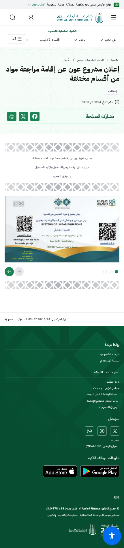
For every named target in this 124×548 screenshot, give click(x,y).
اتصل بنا (115, 440)
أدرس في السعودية (109, 407)
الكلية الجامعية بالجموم (90, 60)
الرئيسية (115, 60)
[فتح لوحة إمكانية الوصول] (112, 536)
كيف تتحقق (38, 4)
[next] (9, 271)
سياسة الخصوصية (109, 354)
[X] (114, 431)
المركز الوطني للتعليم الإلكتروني (102, 401)
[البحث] (13, 17)
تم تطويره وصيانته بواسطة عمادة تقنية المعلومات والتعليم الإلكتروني (83, 515)
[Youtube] (102, 431)
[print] (11, 116)
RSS (116, 498)
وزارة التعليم (113, 382)
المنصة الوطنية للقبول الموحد (103, 394)
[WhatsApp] (89, 431)
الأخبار (67, 60)
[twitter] (23, 116)
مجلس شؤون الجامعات (106, 388)
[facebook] (35, 116)
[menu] (113, 17)
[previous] (19, 271)
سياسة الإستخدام (109, 361)
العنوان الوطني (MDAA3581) (102, 446)
